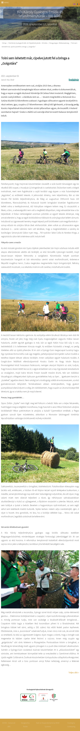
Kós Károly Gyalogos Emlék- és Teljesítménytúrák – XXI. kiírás (28, 43)
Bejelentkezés (71, 712)
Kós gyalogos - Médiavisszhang (59, 43)
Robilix (25, 726)
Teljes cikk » (73, 672)
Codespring (71, 726)
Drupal (44, 723)
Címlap (4, 43)
